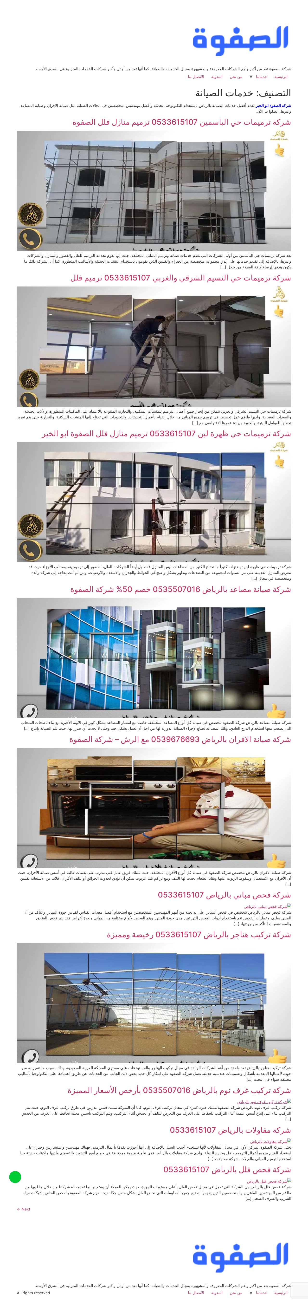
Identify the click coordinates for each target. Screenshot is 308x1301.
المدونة (217, 76)
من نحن (236, 76)
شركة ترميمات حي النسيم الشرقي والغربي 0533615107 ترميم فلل (180, 277)
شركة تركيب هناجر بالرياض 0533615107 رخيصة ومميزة (199, 934)
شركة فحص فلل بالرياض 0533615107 (227, 1169)
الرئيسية (281, 76)
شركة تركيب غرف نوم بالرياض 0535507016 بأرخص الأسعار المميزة (179, 1090)
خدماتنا (261, 76)
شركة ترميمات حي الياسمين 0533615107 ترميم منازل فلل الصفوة (181, 122)
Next (23, 1209)
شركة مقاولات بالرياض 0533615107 (230, 1130)
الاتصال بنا (196, 76)
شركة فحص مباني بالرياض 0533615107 (224, 894)
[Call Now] (15, 1177)
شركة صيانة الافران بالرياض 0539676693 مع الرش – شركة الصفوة (180, 739)
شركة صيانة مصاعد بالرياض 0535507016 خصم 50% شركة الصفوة (180, 589)
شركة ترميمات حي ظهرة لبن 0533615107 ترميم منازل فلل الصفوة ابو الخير (166, 433)
